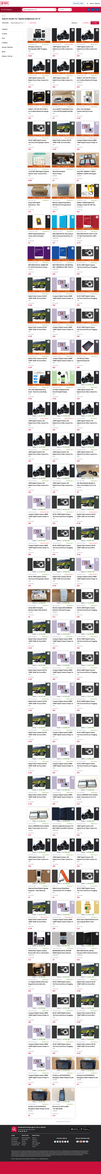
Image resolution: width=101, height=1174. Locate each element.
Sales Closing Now (26, 1137)
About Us (34, 1137)
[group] (39, 34)
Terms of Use (14, 1139)
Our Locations (35, 1144)
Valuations (24, 1143)
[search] (55, 9)
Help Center (34, 1141)
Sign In (95, 3)
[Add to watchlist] (48, 30)
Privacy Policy (14, 1141)
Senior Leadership (36, 1143)
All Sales (24, 1141)
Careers (34, 1146)
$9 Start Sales (25, 1139)
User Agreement (15, 1137)
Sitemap (23, 1144)
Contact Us (34, 1139)
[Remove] (25, 23)
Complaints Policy (15, 1144)
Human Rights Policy (15, 1143)
